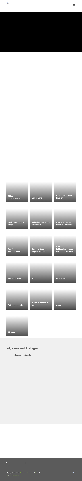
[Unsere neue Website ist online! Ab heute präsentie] (32, 373)
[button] (74, 5)
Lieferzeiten (16, 475)
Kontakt (37, 473)
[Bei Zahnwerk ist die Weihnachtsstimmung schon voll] (50, 372)
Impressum (23, 473)
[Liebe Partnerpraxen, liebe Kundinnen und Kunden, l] (14, 387)
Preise (10, 475)
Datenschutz (30, 473)
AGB (7, 475)
